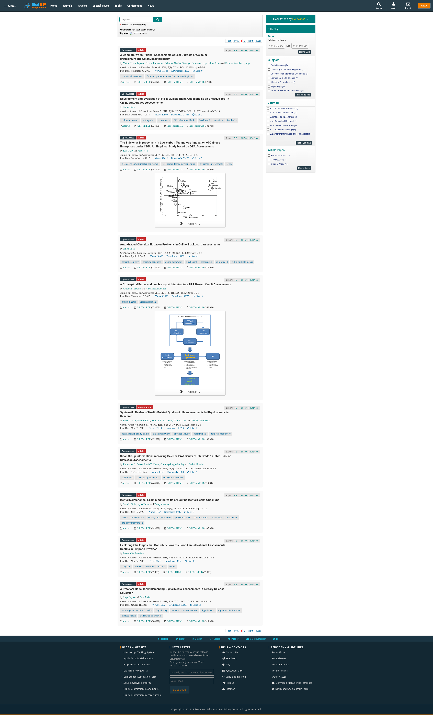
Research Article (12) (280, 155)
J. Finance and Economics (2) (283, 116)
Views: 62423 (161, 296)
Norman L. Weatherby (162, 420)
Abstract (126, 82)
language (126, 566)
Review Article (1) (279, 159)
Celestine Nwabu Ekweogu (177, 63)
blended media (129, 615)
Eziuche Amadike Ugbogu (237, 63)
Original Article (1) (279, 163)
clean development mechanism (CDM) (140, 164)
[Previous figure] (181, 223)
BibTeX (244, 50)
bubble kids (127, 477)
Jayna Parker (144, 504)
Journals (67, 5)
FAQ (227, 664)
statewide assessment (173, 477)
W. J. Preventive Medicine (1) (283, 125)
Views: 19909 (161, 114)
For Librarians (280, 670)
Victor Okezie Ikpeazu (133, 63)
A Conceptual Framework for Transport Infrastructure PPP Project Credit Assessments (175, 284)
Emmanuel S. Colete (133, 464)
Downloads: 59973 (180, 296)
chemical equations (152, 262)
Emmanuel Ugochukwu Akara (206, 63)
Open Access (279, 676)
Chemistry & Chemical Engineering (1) (288, 69)
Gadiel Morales (196, 464)
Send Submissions (235, 676)
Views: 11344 (161, 71)
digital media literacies (229, 610)
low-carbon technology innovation (179, 164)
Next (250, 40)
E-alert (408, 8)
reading (161, 566)
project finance (129, 302)
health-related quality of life (135, 433)
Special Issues (101, 5)
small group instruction (148, 477)
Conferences (134, 5)
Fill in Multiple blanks (184, 120)
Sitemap (230, 688)
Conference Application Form (139, 676)
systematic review (161, 433)
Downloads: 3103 (175, 472)
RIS (235, 50)
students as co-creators (150, 615)
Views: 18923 (156, 256)
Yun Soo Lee (180, 420)
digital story (161, 610)
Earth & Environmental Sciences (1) (287, 90)
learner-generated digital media (137, 610)
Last (258, 40)
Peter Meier (145, 597)
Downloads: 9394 (173, 561)
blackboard (204, 120)
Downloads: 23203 (180, 158)
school (172, 566)
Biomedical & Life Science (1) (284, 77)
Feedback (231, 658)
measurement (200, 433)
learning (150, 566)
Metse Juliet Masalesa (133, 553)
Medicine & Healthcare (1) (283, 82)
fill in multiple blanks (242, 262)
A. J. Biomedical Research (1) (283, 121)
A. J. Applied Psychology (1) (283, 129)
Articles (82, 5)
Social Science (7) (279, 65)
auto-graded (148, 120)
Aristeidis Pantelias (132, 288)
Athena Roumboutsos (156, 288)
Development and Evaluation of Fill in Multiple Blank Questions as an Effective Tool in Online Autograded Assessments (174, 100)
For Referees (279, 658)
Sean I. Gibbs (129, 504)
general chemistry (130, 262)
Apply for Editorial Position (138, 658)
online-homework (130, 120)
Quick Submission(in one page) (140, 688)
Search (379, 8)
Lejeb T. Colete (151, 464)
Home (53, 5)
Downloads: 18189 (175, 256)
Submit (424, 6)
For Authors (278, 652)
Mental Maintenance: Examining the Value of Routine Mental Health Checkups (169, 500)
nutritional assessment (132, 76)
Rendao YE (143, 150)
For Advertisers (280, 664)
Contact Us (231, 652)
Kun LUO (128, 150)
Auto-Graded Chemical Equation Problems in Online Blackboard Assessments (170, 244)
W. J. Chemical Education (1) (283, 112)
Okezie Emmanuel (154, 63)
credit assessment (148, 302)
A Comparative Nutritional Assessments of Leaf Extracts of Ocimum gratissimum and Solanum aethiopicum (163, 57)
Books (118, 5)
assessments (163, 120)
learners (138, 566)
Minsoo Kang (143, 420)
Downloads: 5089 (172, 512)
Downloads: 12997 (180, 71)
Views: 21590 (155, 428)
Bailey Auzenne (161, 504)
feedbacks (231, 120)
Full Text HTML (175, 82)
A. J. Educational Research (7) (284, 108)
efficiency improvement (211, 164)
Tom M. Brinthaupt (200, 420)
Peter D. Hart (129, 420)
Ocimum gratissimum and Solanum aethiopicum (170, 76)
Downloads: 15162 (178, 605)
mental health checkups (133, 517)
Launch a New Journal (135, 670)
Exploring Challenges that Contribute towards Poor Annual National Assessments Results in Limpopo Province (172, 547)
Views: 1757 (155, 512)
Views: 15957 (158, 605)
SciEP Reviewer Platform (137, 682)
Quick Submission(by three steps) (142, 695)
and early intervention (132, 523)
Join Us (230, 682)
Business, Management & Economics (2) (289, 73)
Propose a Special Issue (136, 664)
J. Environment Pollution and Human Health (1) (291, 133)
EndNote (254, 50)
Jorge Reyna (129, 597)
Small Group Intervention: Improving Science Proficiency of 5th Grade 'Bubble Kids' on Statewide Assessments (175, 458)
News (151, 5)
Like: (199, 71)
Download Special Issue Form (292, 688)
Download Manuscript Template (293, 682)
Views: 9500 (155, 561)
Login (393, 8)
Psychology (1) (278, 86)
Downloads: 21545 (180, 114)
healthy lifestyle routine (159, 517)
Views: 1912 (158, 472)
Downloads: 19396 (175, 428)
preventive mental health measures (191, 517)
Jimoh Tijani (129, 107)
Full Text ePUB (196, 82)
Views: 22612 (161, 158)
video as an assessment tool (184, 610)
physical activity (182, 433)
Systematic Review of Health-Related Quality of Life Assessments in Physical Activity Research (174, 414)
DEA (229, 164)
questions (218, 120)
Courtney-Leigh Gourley (172, 464)
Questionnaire (234, 670)
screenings (217, 517)
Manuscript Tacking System (139, 652)
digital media (208, 610)
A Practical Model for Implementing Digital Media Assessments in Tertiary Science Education (172, 591)
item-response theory (221, 433)
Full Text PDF (144, 82)
